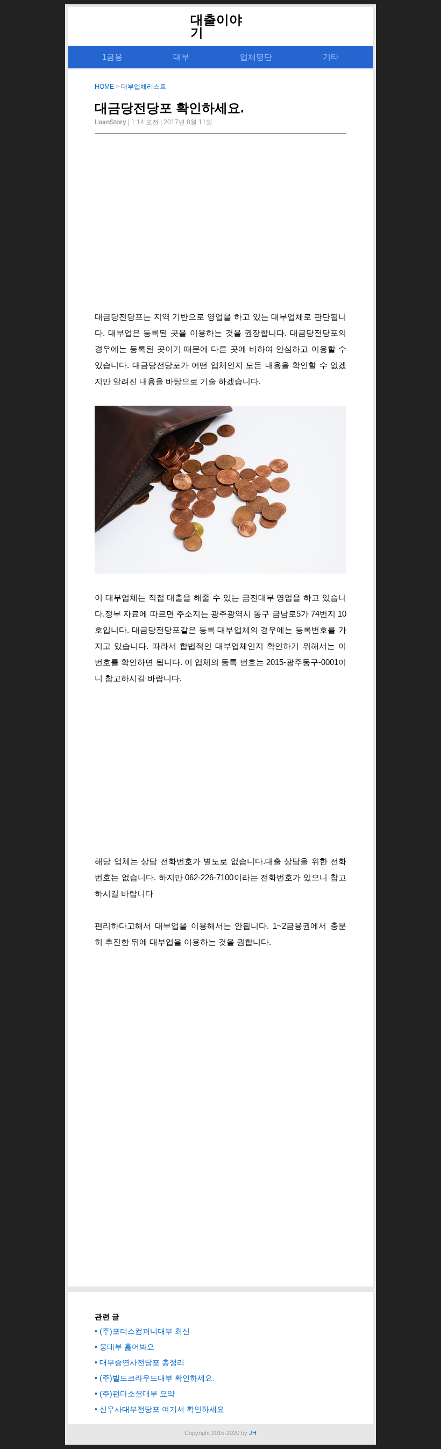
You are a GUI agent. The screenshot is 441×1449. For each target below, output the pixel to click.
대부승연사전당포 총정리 (141, 1362)
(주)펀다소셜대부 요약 (137, 1393)
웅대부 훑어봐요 (126, 1346)
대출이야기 (216, 26)
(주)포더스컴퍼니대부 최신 (144, 1331)
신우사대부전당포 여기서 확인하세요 (161, 1409)
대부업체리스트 (143, 86)
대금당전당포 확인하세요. (169, 108)
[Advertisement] (220, 225)
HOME (104, 86)
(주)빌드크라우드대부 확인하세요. (157, 1378)
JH (253, 1433)
